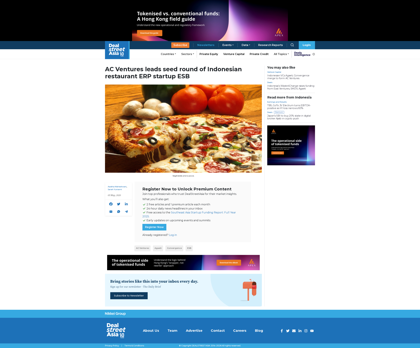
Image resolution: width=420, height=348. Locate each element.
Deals (269, 82)
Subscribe (180, 45)
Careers (239, 331)
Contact (218, 331)
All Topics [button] (280, 54)
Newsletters (205, 45)
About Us (151, 331)
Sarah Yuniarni (115, 189)
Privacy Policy (112, 346)
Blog (259, 331)
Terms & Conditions (134, 346)
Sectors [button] (186, 54)
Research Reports (270, 45)
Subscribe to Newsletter (129, 295)
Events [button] (227, 45)
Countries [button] (167, 54)
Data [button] (245, 45)
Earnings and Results (277, 102)
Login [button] (307, 45)
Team (172, 331)
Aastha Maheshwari (117, 186)
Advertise (194, 331)
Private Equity (209, 54)
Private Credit (259, 54)
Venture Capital (233, 54)
